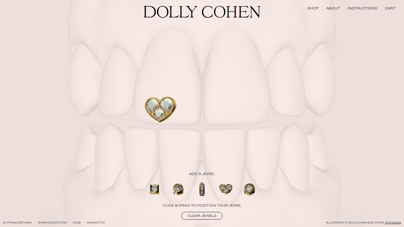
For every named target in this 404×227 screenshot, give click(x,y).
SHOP (313, 8)
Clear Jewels (202, 215)
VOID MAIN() (393, 222)
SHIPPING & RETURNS (17, 222)
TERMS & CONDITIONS (52, 222)
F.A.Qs (77, 222)
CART (390, 8)
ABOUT (333, 8)
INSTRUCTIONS (362, 8)
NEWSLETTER (96, 222)
